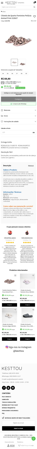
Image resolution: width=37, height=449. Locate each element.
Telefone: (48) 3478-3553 (10, 373)
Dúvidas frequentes (8, 407)
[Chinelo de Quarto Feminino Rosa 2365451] (27, 290)
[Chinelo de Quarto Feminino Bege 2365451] (9, 324)
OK (34, 132)
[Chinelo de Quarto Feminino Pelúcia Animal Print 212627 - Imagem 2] (22, 62)
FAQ (3, 413)
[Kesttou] (11, 2)
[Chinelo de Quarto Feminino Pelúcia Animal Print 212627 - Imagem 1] (14, 62)
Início (4, 11)
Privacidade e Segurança (10, 410)
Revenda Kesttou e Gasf (10, 405)
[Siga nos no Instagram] (13, 388)
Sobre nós (5, 399)
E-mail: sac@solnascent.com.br (12, 379)
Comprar (18, 99)
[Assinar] (18, 428)
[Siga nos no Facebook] (4, 388)
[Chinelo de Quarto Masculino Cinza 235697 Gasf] (27, 324)
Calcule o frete (5, 128)
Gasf (35, 21)
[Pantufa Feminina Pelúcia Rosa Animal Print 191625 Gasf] (9, 290)
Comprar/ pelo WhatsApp (19, 104)
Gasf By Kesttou (21, 2)
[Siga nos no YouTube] (8, 388)
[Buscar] (34, 7)
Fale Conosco (6, 396)
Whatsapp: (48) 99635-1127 (11, 376)
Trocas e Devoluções (9, 402)
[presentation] (2, 247)
